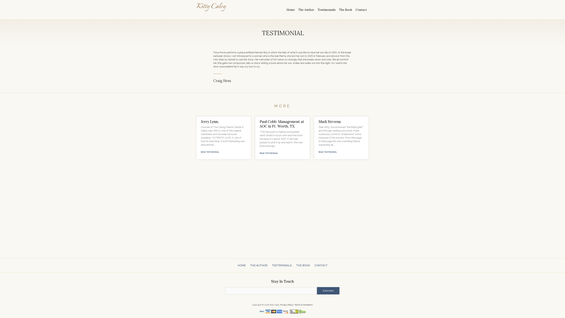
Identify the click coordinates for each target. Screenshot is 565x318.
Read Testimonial (210, 152)
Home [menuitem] (291, 9)
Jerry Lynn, (210, 121)
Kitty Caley (211, 6)
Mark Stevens (330, 121)
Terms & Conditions (304, 305)
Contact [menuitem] (361, 9)
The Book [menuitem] (345, 9)
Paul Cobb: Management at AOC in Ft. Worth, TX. (282, 124)
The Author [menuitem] (306, 9)
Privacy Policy (286, 305)
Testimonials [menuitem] (327, 9)
